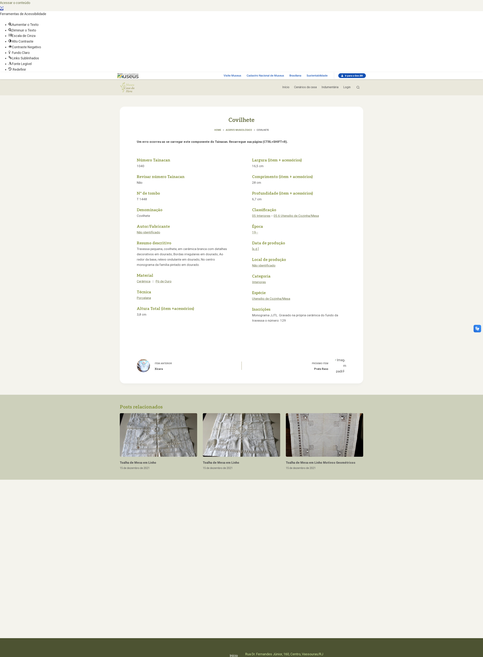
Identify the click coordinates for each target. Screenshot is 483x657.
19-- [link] (255, 232)
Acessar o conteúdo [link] (15, 3)
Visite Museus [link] (232, 75)
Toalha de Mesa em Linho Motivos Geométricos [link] (320, 462)
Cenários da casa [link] (305, 87)
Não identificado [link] (148, 232)
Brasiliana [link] (295, 75)
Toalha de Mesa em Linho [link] (138, 462)
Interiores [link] (259, 282)
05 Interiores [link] (261, 216)
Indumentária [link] (329, 87)
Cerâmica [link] (143, 281)
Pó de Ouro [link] (164, 281)
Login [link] (347, 87)
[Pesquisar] (358, 87)
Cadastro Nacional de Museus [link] (265, 75)
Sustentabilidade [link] (317, 75)
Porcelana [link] (144, 298)
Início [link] (285, 87)
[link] (1, 8)
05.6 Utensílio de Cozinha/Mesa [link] (296, 216)
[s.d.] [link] (255, 249)
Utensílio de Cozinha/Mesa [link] (271, 299)
